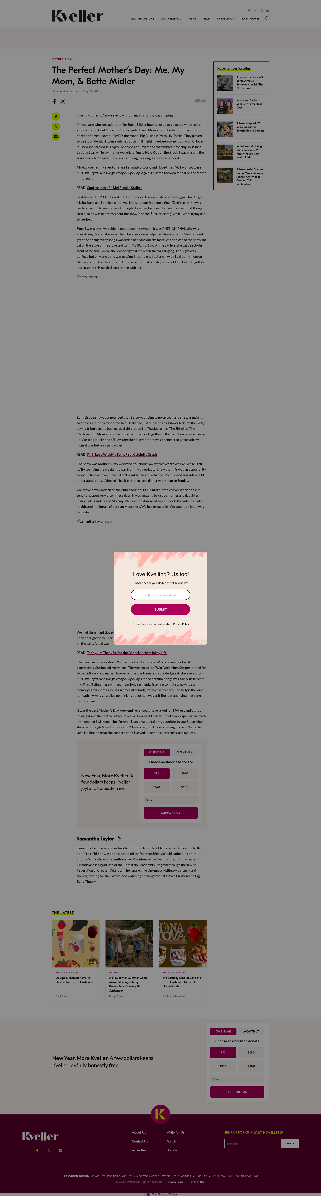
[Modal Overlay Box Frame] (160, 598)
